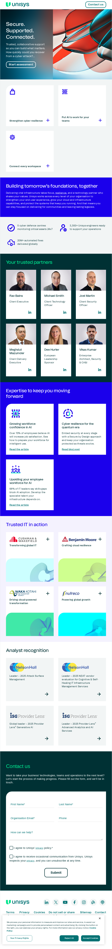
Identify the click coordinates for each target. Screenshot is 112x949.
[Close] (100, 918)
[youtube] (65, 902)
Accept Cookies (90, 938)
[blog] (93, 902)
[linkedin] (46, 902)
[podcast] (102, 902)
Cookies (39, 912)
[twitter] (55, 902)
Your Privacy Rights (19, 938)
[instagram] (83, 902)
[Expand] (47, 120)
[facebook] (74, 902)
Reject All (69, 938)
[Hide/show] (47, 539)
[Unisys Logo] (17, 4)
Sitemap (86, 912)
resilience (60, 193)
